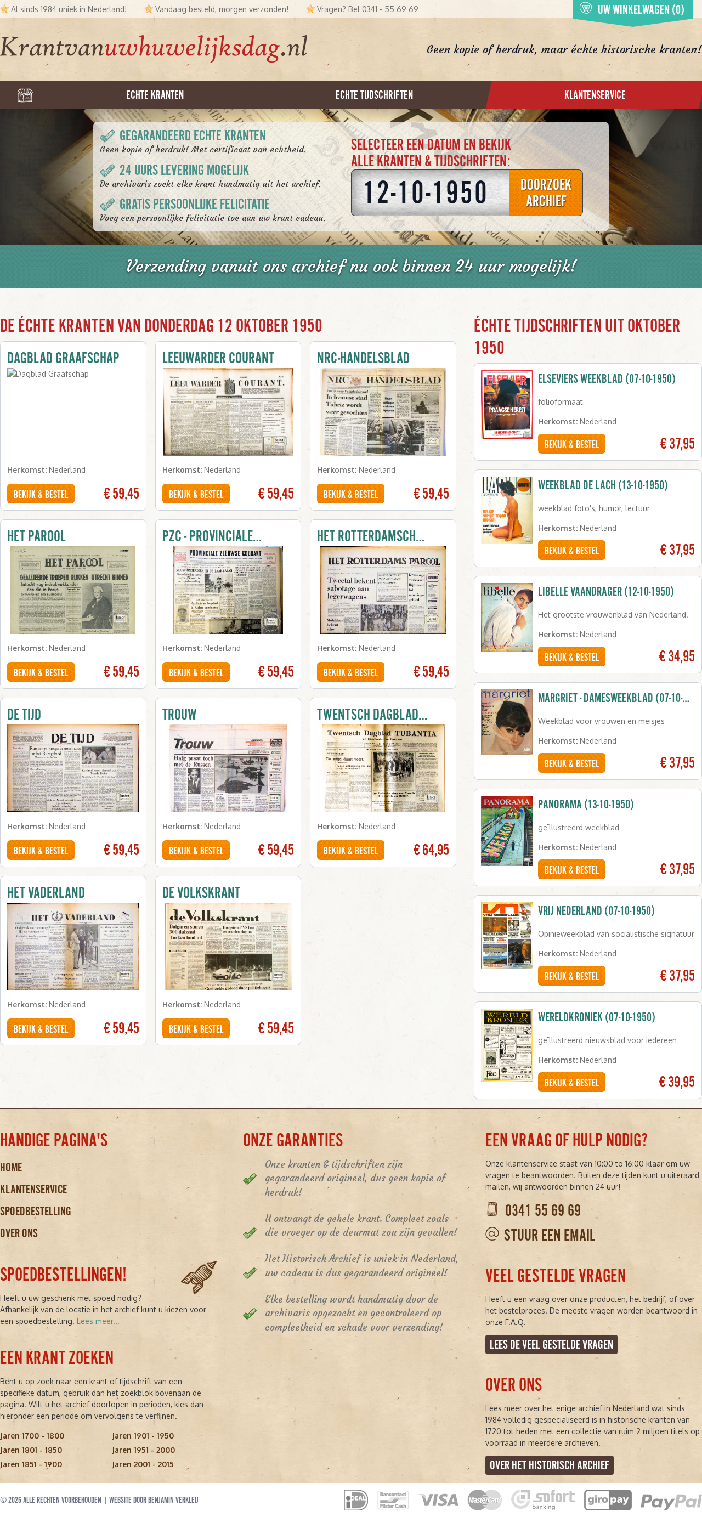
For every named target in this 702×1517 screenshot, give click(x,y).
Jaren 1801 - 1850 (31, 1449)
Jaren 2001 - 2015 (143, 1464)
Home (11, 1167)
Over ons (19, 1233)
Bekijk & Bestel (41, 495)
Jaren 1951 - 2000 (143, 1449)
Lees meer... (98, 1321)
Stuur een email (549, 1235)
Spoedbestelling (35, 1211)
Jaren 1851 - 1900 (31, 1464)
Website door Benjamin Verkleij (154, 1500)
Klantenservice (33, 1189)
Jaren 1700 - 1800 (32, 1435)
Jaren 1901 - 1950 (143, 1435)
